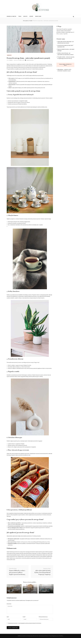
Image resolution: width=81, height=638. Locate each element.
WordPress (61, 635)
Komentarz (9, 603)
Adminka (11, 60)
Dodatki (25, 16)
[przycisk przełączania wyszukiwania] (73, 16)
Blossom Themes (48, 635)
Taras (19, 16)
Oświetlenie (38, 16)
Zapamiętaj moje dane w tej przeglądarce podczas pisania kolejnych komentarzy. (24, 623)
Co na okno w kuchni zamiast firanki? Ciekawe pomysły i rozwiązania (14, 590)
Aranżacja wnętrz (11, 16)
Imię (8, 616)
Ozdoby (31, 16)
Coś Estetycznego (29, 635)
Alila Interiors (60, 69)
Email (24, 616)
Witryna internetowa (43, 616)
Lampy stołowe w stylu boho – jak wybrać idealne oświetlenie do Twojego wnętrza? (30, 590)
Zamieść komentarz (30, 60)
